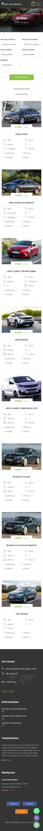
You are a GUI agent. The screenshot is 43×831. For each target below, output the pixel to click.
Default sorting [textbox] (21, 94)
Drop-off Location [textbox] (31, 44)
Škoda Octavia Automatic (21, 545)
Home (17, 22)
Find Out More (21, 77)
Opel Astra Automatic (21, 202)
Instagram (29, 804)
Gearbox (4, 60)
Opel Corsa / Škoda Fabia (21, 271)
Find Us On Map (8, 691)
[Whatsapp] (36, 811)
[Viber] (36, 818)
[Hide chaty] (36, 825)
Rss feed (21, 811)
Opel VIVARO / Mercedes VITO (21, 408)
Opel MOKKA (21, 339)
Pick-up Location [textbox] (9, 44)
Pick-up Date (6, 50)
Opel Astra (21, 134)
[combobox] (11, 44)
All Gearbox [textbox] (7, 65)
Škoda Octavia (21, 476)
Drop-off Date (28, 50)
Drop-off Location (30, 39)
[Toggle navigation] (38, 4)
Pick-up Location (8, 39)
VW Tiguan (22, 613)
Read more (6, 760)
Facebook (13, 804)
